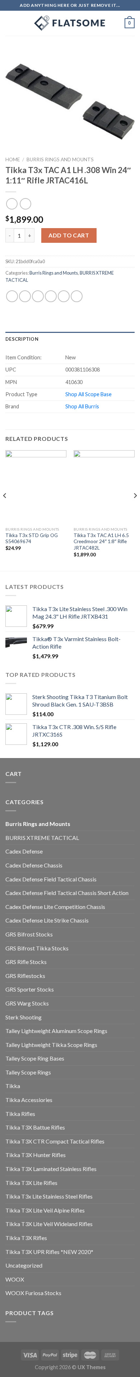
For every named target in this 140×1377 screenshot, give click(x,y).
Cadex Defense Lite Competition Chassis (55, 906)
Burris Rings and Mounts (60, 159)
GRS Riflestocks (25, 975)
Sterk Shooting (23, 1017)
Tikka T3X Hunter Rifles (35, 1154)
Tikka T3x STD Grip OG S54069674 (31, 538)
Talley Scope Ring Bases (34, 1058)
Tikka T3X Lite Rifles (31, 1182)
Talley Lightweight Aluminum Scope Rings (56, 1030)
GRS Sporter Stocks (29, 989)
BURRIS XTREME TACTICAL (42, 837)
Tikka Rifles (20, 1113)
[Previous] (5, 509)
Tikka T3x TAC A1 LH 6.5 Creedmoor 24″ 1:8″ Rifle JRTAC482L (101, 541)
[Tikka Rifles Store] (70, 23)
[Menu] (9, 23)
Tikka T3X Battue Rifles (35, 1127)
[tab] (70, 339)
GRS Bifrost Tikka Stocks (37, 948)
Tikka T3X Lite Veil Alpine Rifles (45, 1210)
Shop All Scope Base (88, 394)
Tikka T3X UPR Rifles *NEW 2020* (49, 1251)
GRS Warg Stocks (27, 1003)
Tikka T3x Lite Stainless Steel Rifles (49, 1196)
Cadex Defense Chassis (33, 865)
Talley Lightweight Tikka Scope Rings (51, 1044)
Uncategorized (23, 1265)
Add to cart (68, 235)
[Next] (135, 509)
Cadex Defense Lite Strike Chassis (47, 920)
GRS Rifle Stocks (26, 961)
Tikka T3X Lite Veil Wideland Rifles (49, 1223)
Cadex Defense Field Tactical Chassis (51, 879)
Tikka (12, 1085)
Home (12, 159)
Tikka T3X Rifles (26, 1237)
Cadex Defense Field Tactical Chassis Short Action (67, 892)
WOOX (14, 1279)
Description (21, 339)
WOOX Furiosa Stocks (33, 1292)
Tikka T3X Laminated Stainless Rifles (51, 1168)
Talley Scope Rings (28, 1072)
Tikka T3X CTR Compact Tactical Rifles (54, 1141)
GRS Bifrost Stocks (29, 934)
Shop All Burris (82, 406)
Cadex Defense (24, 851)
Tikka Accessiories (28, 1099)
